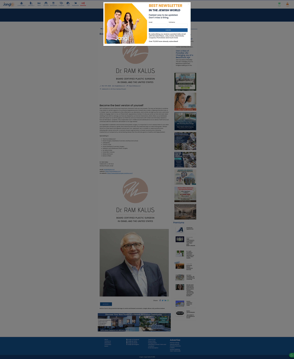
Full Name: (172, 22)
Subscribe (168, 30)
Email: (151, 22)
